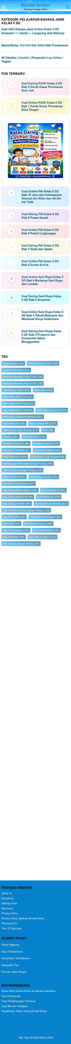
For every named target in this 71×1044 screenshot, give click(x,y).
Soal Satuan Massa (42, 536)
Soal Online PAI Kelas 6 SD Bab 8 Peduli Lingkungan (40, 231)
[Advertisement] (35, 714)
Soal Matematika (14, 516)
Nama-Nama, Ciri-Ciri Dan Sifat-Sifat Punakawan (34, 45)
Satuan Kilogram (14, 476)
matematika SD (14, 423)
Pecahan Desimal (46, 443)
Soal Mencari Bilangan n (45, 516)
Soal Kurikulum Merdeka (51, 503)
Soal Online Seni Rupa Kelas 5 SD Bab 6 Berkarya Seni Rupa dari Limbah (42, 280)
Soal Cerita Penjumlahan (19, 483)
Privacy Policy (9, 913)
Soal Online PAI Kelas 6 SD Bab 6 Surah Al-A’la (40, 262)
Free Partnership (10, 996)
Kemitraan (7, 908)
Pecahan (11, 436)
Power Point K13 (15, 456)
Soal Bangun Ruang (44, 476)
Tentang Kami (9, 923)
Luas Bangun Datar (16, 390)
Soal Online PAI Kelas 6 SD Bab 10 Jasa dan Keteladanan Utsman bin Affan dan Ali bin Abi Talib (41, 196)
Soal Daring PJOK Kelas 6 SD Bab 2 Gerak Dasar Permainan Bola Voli (42, 86)
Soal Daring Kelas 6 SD (18, 496)
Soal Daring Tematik (17, 503)
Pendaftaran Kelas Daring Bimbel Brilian (24, 1011)
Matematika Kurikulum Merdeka (23, 416)
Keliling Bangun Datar (43, 363)
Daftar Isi (6, 893)
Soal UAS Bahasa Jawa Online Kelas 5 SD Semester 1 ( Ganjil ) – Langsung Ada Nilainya (32, 31)
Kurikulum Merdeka (16, 370)
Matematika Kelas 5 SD (18, 410)
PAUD (48, 430)
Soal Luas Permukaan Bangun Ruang (26, 510)
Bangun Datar (13, 363)
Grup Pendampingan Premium (18, 1001)
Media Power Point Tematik (20, 430)
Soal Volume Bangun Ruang (21, 543)
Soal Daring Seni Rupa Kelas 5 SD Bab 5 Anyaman (41, 297)
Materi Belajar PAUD (42, 423)
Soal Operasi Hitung (38, 523)
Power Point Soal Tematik (48, 456)
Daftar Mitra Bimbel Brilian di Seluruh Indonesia (28, 991)
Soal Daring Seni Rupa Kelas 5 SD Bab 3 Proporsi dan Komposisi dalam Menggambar (41, 336)
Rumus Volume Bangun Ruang (22, 470)
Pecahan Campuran (16, 443)
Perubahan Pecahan (16, 450)
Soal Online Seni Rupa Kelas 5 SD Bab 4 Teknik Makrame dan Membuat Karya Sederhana (42, 315)
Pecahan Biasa (34, 436)
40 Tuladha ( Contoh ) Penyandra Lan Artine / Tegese (32, 59)
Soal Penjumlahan (46, 530)
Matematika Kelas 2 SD (18, 396)
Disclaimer (7, 898)
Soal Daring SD (48, 496)
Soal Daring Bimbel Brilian (20, 490)
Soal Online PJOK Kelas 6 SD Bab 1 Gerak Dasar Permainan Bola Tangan (42, 106)
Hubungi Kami (9, 903)
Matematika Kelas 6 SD (52, 410)
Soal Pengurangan (16, 530)
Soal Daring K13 (53, 490)
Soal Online (11, 523)
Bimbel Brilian (35, 5)
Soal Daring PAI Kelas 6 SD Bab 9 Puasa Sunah (40, 215)
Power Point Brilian (47, 450)
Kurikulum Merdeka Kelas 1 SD (22, 376)
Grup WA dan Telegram (14, 1006)
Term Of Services (11, 928)
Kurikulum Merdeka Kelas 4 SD (22, 383)
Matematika (43, 390)
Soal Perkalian (14, 536)
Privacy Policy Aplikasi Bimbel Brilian (22, 918)
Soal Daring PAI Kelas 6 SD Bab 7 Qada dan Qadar (40, 247)
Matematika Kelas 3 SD (18, 403)
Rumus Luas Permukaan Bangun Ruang (27, 463)
